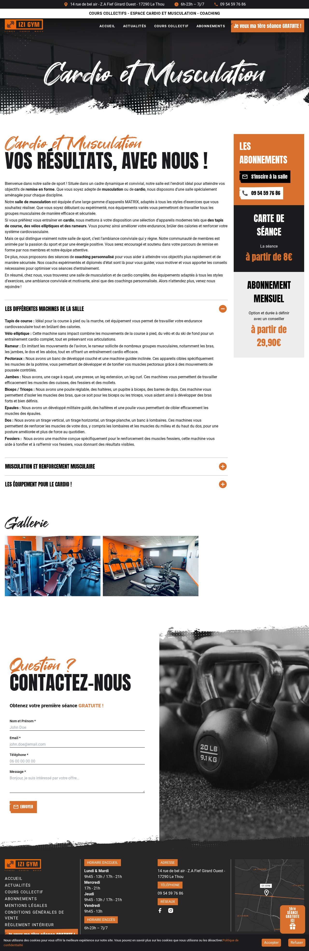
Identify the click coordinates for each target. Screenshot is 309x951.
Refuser (297, 942)
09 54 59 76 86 (233, 4)
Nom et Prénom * (23, 721)
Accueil (107, 26)
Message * (18, 772)
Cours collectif (171, 26)
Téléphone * (19, 755)
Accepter (271, 942)
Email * (15, 738)
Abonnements (211, 26)
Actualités (135, 26)
